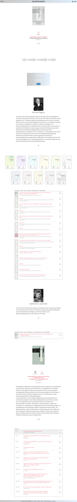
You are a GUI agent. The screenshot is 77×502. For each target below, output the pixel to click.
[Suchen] (2, 1)
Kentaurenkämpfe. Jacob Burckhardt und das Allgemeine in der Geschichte (37, 436)
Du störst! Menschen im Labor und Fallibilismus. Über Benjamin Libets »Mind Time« (35, 204)
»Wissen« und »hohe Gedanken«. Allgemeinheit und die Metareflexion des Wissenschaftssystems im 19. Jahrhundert (36, 452)
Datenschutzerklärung (47, 501)
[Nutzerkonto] (72, 1)
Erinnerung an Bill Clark (24, 269)
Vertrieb (38, 501)
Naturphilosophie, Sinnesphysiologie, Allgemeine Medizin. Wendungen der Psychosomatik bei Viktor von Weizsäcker (35, 193)
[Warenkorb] (75, 1)
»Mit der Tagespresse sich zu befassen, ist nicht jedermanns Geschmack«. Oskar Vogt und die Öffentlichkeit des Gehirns (35, 234)
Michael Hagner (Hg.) (32, 376)
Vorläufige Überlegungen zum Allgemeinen (32, 431)
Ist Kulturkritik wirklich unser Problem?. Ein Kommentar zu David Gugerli (34, 240)
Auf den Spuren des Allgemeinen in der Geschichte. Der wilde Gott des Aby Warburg (37, 442)
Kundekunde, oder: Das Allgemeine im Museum (33, 469)
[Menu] (1, 1)
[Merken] (37, 43)
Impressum (54, 501)
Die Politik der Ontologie (28, 447)
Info (33, 501)
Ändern (38, 84)
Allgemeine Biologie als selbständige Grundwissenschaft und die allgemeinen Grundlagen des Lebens (35, 334)
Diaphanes (38, 1)
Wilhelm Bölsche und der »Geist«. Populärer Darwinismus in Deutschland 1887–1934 (36, 216)
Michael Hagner (33, 36)
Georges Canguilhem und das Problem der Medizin (30, 252)
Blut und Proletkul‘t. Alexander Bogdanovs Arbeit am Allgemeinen (37, 487)
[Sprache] (74, 1)
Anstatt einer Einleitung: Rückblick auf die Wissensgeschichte (32, 275)
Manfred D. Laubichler (42, 36)
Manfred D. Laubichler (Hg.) (43, 376)
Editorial (21, 198)
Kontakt (42, 501)
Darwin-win (21, 223)
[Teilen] (39, 43)
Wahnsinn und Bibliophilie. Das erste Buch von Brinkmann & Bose (33, 258)
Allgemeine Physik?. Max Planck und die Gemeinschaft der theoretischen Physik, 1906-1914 (35, 458)
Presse (35, 501)
